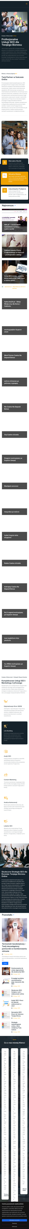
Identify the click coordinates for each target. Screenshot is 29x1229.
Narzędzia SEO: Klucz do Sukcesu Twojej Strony (17, 1014)
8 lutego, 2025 (16, 974)
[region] (14, 1215)
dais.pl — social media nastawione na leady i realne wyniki (12, 227)
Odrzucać (14, 1226)
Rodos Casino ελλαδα (12, 563)
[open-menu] (26, 4)
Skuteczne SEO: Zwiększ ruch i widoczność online (17, 992)
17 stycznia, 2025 (8, 954)
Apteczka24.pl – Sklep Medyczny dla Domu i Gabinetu (12, 304)
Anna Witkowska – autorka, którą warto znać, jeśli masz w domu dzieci (14, 278)
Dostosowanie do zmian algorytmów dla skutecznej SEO (17, 970)
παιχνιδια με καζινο (11, 512)
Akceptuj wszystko (14, 1220)
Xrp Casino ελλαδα (11, 435)
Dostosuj (14, 1223)
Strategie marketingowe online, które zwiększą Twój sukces (16, 1026)
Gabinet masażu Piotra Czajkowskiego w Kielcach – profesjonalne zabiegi (14, 252)
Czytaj (5, 963)
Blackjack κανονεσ (11, 486)
